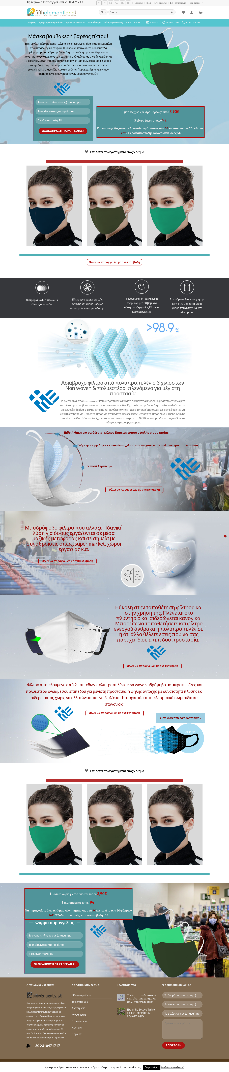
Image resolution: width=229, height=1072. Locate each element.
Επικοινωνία (160, 3)
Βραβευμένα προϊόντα (51, 22)
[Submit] (172, 12)
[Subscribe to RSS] (122, 3)
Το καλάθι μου (80, 1001)
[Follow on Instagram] (104, 3)
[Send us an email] (110, 3)
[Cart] (201, 12)
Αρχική (32, 22)
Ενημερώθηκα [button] (151, 1067)
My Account (79, 1014)
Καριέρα (76, 1034)
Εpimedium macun (75, 22)
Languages (195, 3)
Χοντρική (77, 1027)
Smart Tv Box (133, 22)
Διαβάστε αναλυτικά (172, 1067)
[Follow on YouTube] (128, 3)
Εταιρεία (138, 3)
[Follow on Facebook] (99, 3)
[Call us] (116, 3)
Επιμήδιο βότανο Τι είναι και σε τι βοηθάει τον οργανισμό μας (141, 1012)
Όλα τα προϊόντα (81, 995)
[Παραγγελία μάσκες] (225, 536)
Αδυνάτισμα (94, 22)
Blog (149, 3)
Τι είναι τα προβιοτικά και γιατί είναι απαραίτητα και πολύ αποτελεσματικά (141, 998)
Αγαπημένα (78, 1008)
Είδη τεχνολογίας (113, 22)
